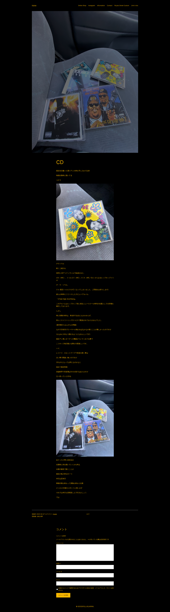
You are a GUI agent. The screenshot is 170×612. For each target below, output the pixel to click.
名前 (58, 563)
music (55, 514)
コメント (59, 543)
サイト (58, 580)
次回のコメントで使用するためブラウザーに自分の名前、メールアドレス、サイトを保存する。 (86, 589)
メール (59, 571)
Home (34, 5)
